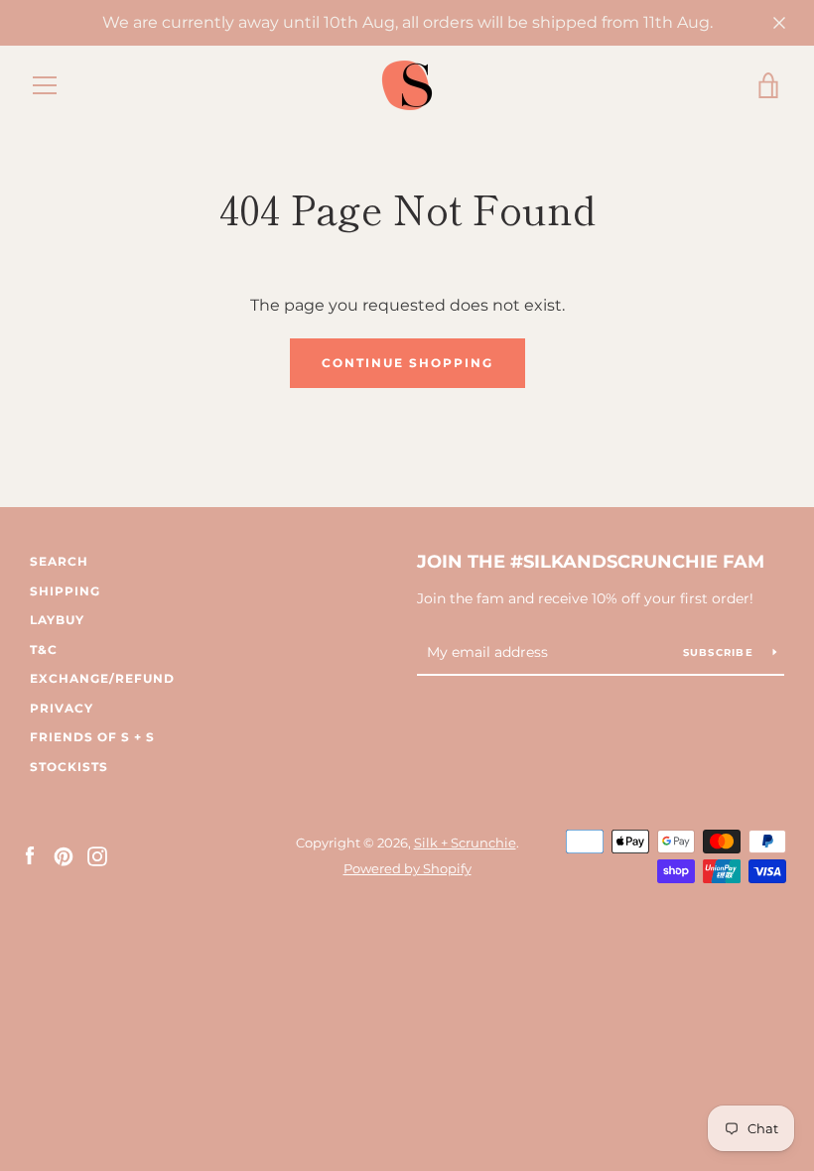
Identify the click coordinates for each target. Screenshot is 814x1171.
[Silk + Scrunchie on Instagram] (97, 855)
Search (59, 561)
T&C (44, 649)
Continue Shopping (407, 362)
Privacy (61, 708)
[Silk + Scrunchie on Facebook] (30, 855)
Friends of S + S (92, 736)
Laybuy (57, 619)
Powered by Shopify (407, 868)
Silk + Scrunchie (465, 843)
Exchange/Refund (102, 678)
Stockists (69, 766)
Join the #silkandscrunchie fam (590, 562)
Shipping (65, 591)
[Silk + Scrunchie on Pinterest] (63, 855)
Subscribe (720, 652)
